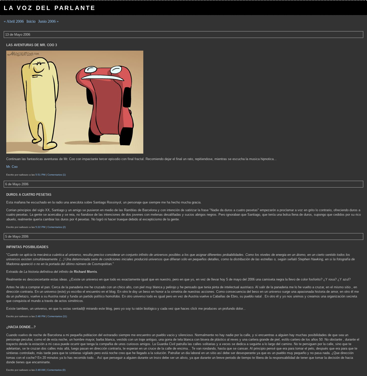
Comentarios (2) (56, 227)
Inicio (30, 21)
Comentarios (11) (57, 316)
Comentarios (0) (56, 370)
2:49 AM (40, 370)
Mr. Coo (11, 167)
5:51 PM (40, 174)
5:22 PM (40, 227)
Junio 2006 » (48, 21)
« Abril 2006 (14, 21)
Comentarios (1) (56, 174)
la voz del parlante (50, 7)
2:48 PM (40, 316)
